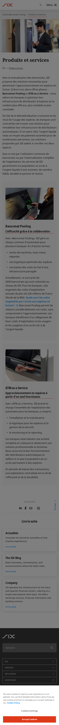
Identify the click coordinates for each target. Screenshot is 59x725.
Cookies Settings (29, 710)
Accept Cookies (29, 719)
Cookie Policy (13, 702)
